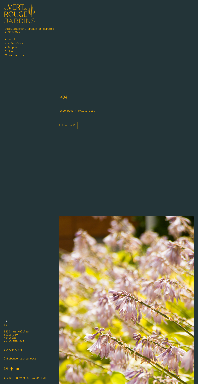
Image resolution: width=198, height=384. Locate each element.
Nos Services (13, 43)
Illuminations (14, 55)
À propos (10, 47)
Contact (9, 51)
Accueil (9, 39)
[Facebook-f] (12, 368)
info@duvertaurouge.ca (20, 358)
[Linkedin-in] (17, 368)
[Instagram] (6, 368)
